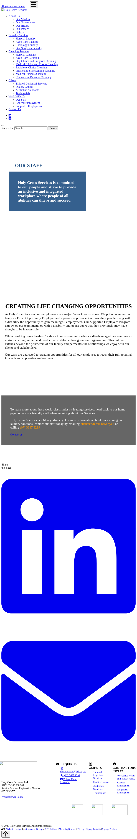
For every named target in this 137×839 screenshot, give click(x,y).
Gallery (20, 32)
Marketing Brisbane (67, 829)
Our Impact (22, 28)
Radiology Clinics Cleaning (31, 67)
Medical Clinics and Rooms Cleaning (37, 64)
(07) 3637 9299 (30, 427)
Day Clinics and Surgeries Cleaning (36, 61)
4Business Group (34, 829)
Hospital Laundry (25, 38)
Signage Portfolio (93, 829)
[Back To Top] (5, 834)
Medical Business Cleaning (31, 73)
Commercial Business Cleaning (33, 77)
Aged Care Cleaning (27, 57)
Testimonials (23, 93)
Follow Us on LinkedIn (68, 781)
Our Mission (23, 19)
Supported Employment (29, 106)
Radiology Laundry (27, 44)
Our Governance (25, 22)
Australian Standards (27, 89)
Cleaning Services (19, 51)
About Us (14, 16)
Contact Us (15, 109)
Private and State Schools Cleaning (35, 70)
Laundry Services (18, 35)
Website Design (14, 829)
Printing (80, 829)
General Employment (28, 102)
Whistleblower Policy (12, 796)
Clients (12, 80)
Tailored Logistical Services (31, 83)
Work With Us (17, 96)
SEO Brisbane (51, 829)
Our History (22, 25)
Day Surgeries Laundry (29, 48)
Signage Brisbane (109, 829)
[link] (68, 622)
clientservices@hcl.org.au (97, 423)
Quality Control (24, 86)
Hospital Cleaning (26, 54)
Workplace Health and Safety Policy (126, 777)
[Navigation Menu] (34, 4)
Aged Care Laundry (27, 41)
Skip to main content (13, 6)
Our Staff (21, 99)
